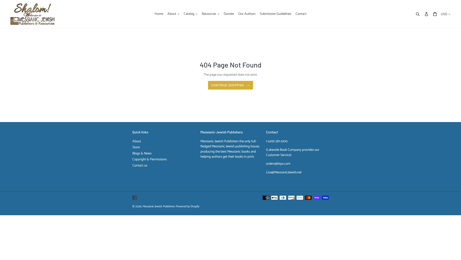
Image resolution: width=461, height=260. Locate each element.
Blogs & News (142, 153)
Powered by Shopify (187, 206)
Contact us (139, 165)
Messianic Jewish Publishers (159, 206)
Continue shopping (227, 85)
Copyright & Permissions (149, 159)
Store (136, 147)
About (136, 141)
